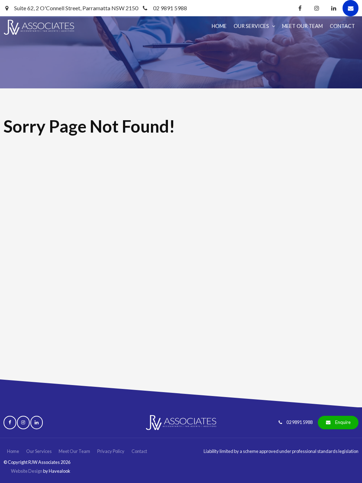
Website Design (26, 471)
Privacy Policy (110, 451)
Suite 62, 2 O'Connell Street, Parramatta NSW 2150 (76, 8)
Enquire (343, 422)
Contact (342, 26)
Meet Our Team (302, 26)
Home (219, 26)
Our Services (251, 26)
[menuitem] (13, 451)
